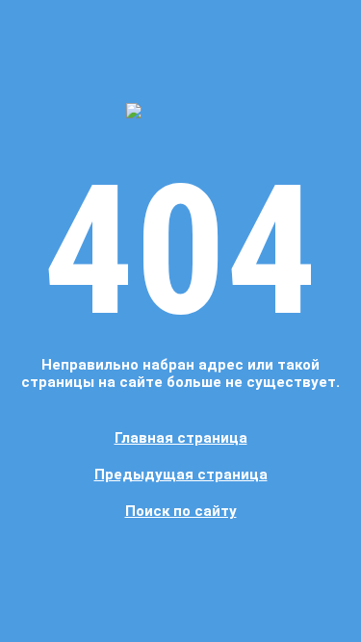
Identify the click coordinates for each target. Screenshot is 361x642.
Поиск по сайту (181, 511)
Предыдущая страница (181, 474)
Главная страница (181, 438)
